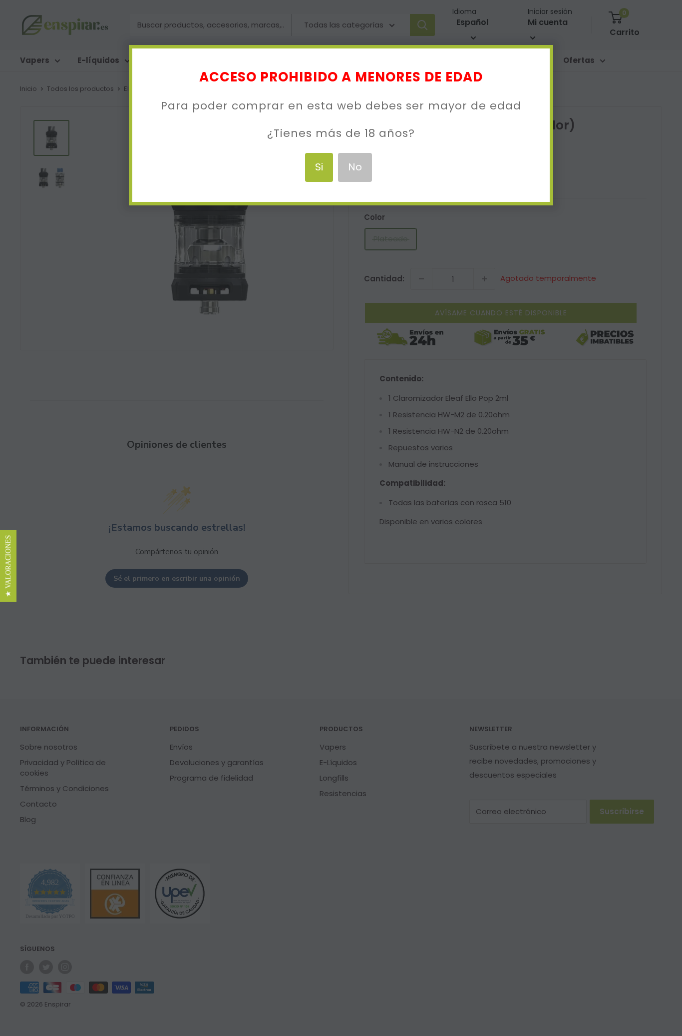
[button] (8, 566)
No (355, 167)
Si (319, 167)
